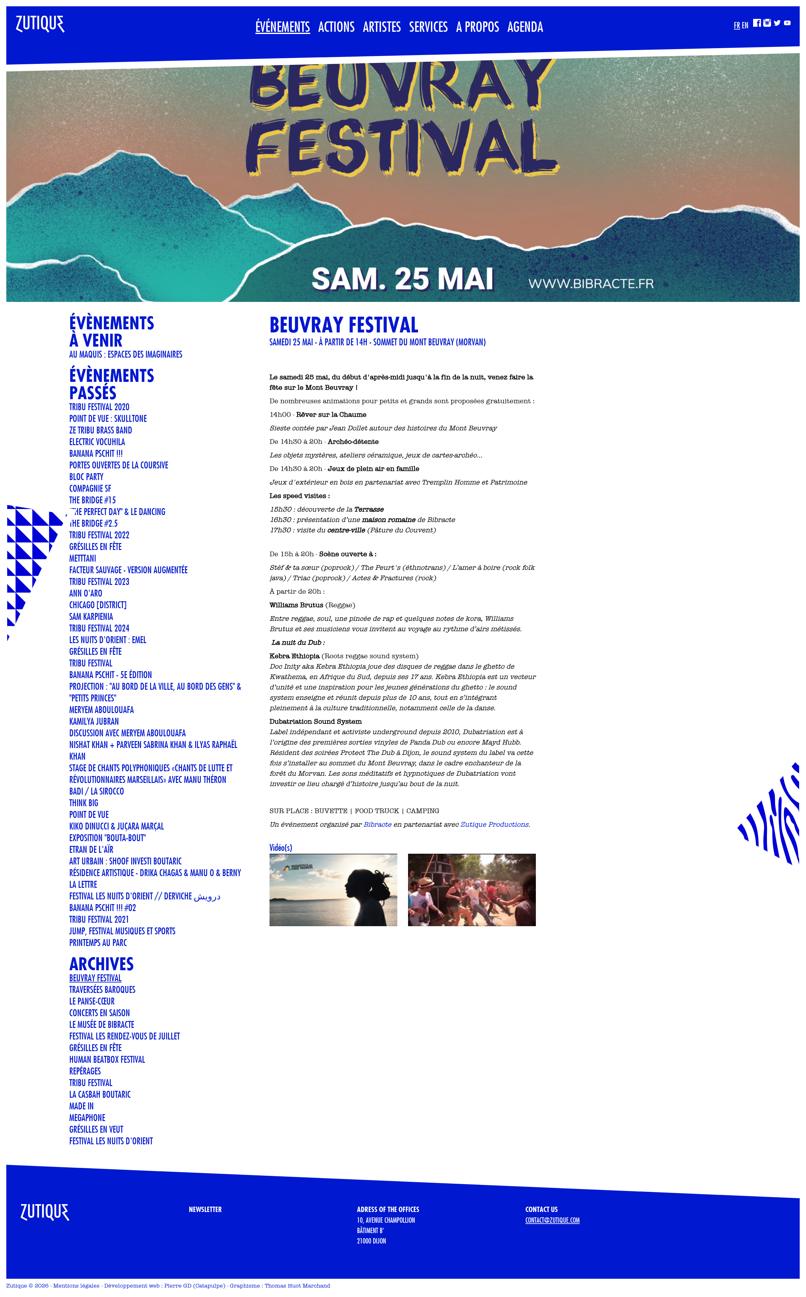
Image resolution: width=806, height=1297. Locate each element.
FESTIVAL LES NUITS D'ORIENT (111, 1141)
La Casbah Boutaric (100, 1094)
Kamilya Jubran (94, 721)
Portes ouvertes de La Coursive (118, 465)
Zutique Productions (494, 824)
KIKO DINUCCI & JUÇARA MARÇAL (116, 826)
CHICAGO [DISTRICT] (98, 604)
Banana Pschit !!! (96, 453)
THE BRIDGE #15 (92, 500)
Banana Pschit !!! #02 (102, 907)
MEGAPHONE (87, 1117)
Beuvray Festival (95, 977)
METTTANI (82, 558)
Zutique (16, 1286)
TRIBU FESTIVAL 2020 (99, 406)
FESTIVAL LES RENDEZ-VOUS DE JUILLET (124, 1036)
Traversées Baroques (102, 989)
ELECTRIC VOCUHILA (97, 441)
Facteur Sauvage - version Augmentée (128, 570)
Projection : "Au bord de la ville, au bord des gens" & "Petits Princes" (155, 692)
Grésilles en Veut (96, 1129)
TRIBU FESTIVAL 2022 (99, 535)
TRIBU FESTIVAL (90, 663)
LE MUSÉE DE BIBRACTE (101, 1024)
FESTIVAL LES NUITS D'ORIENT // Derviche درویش (145, 896)
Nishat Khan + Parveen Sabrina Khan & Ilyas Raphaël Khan (153, 750)
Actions (336, 26)
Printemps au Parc (98, 942)
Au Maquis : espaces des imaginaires (125, 354)
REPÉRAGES (85, 1071)
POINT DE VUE (89, 814)
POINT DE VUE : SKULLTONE (108, 418)
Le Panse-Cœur (92, 1001)
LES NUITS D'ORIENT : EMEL (107, 639)
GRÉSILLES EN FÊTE (95, 651)
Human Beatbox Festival (107, 1059)
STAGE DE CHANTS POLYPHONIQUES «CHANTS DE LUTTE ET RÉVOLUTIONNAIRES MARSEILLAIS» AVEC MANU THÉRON (150, 773)
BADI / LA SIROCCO (96, 791)
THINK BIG (83, 802)
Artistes (382, 26)
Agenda (525, 26)
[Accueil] (35, 21)
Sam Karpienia (91, 616)
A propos (477, 26)
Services (428, 26)
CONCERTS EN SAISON (99, 1012)
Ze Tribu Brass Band (100, 430)
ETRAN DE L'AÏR (91, 849)
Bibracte (377, 824)
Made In (81, 1106)
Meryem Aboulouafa (101, 709)
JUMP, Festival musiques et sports (122, 931)
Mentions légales (76, 1286)
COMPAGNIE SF (90, 488)
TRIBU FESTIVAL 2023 (99, 581)
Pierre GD (177, 1286)
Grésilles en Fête (95, 546)
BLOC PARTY (86, 476)
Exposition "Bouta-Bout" (107, 837)
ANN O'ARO (85, 593)
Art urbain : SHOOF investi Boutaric (125, 861)
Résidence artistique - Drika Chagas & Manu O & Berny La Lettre (155, 878)
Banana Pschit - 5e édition (110, 674)
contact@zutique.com (552, 1220)
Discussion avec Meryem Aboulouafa (127, 733)
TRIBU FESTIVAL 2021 (99, 919)
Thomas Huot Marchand (297, 1286)
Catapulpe (209, 1286)
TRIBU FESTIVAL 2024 (99, 628)
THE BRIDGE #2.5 (93, 523)
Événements (282, 26)
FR (737, 25)
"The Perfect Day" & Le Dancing (117, 511)
